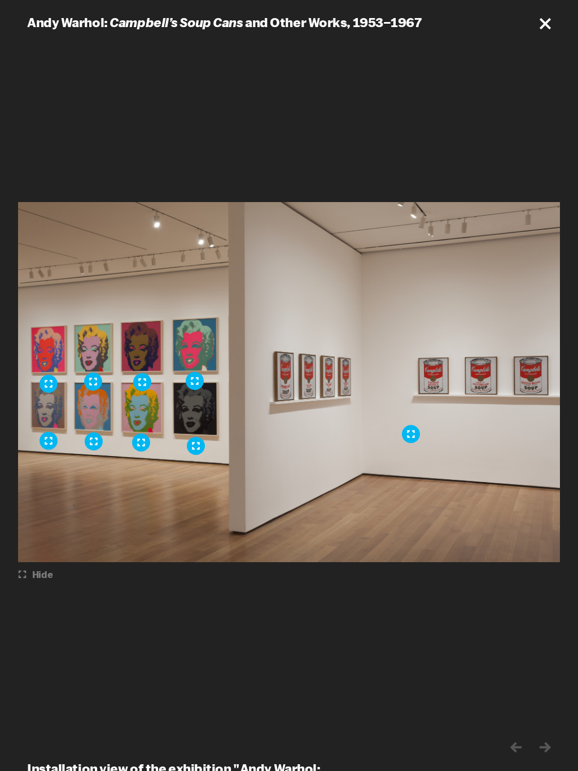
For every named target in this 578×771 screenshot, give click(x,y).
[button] (545, 24)
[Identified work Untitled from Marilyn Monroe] (194, 381)
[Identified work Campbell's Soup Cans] (410, 434)
